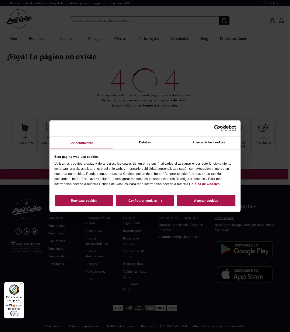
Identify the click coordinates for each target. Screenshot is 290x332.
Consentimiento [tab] (81, 142)
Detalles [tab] (145, 142)
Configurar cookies (142, 200)
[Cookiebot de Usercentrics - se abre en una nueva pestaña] (217, 128)
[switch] (14, 313)
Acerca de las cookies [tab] (208, 142)
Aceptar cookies (206, 200)
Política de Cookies (204, 183)
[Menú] (21, 284)
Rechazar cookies (84, 200)
